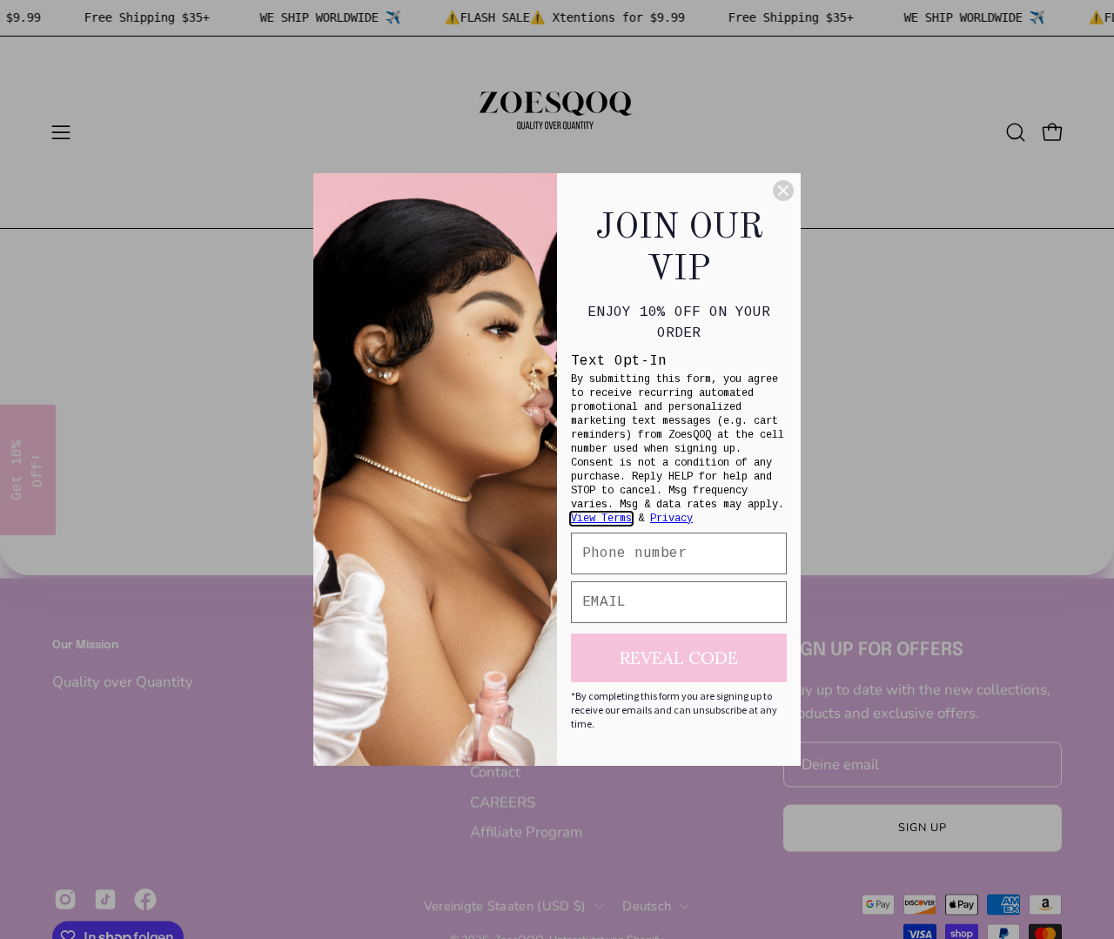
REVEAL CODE (679, 657)
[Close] (783, 190)
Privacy (671, 519)
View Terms (601, 519)
